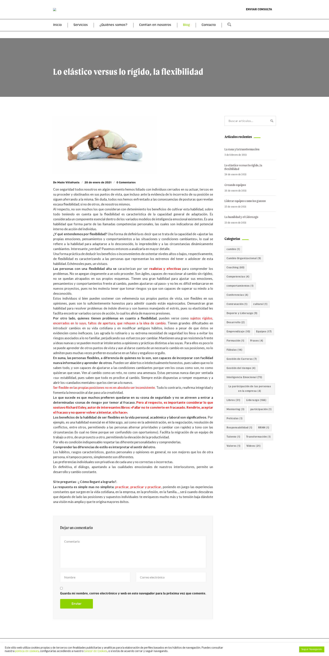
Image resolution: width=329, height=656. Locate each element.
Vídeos (253, 446)
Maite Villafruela (68, 182)
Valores (234, 446)
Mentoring (236, 409)
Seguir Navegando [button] (311, 649)
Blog (186, 25)
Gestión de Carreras (242, 359)
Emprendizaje (238, 331)
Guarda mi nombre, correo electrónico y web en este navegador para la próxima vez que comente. (133, 593)
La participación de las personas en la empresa (249, 389)
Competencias (238, 276)
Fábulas (234, 350)
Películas (235, 418)
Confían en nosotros (155, 25)
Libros (233, 400)
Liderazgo (256, 400)
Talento (233, 436)
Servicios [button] (80, 25)
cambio (233, 249)
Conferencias (237, 295)
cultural (260, 304)
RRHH (263, 427)
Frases (256, 340)
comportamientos (240, 286)
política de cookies (27, 651)
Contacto (209, 25)
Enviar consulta (259, 9)
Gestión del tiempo (241, 368)
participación (261, 409)
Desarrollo (236, 322)
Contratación (237, 304)
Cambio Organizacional (244, 258)
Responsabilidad (239, 427)
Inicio (57, 25)
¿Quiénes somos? (113, 25)
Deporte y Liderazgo (242, 313)
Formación (235, 340)
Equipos (264, 331)
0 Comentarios (126, 182)
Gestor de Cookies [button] (95, 651)
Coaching (236, 267)
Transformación (258, 436)
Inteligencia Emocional (244, 377)
